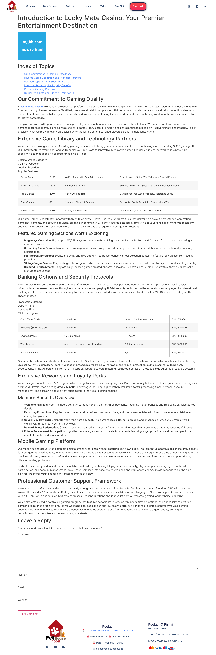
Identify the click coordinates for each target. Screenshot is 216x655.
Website (22, 600)
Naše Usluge (50, 6)
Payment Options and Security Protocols (48, 81)
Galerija (70, 6)
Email (22, 587)
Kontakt (87, 6)
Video (103, 6)
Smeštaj (119, 6)
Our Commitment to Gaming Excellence (48, 73)
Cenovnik (138, 6)
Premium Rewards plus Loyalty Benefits (47, 85)
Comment (25, 534)
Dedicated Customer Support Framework (49, 92)
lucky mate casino (32, 106)
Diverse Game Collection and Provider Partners (52, 77)
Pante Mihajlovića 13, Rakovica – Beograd (109, 630)
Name (22, 574)
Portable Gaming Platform (40, 89)
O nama (30, 6)
